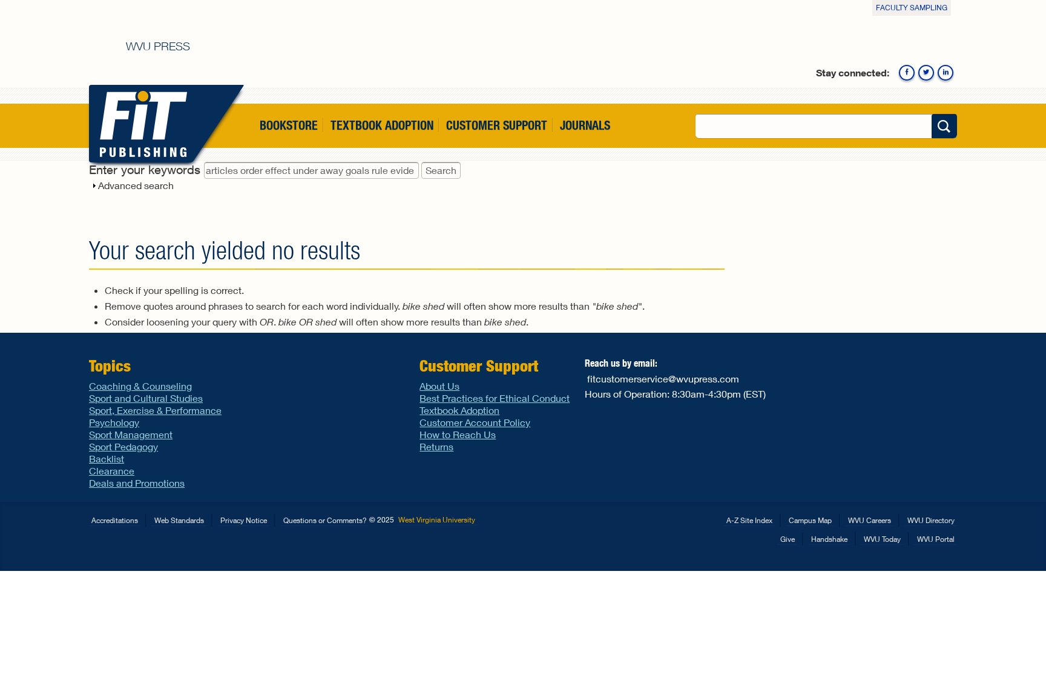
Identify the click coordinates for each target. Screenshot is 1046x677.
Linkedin (945, 73)
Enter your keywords (146, 169)
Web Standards (179, 520)
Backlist (106, 458)
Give (787, 539)
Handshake (829, 539)
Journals (585, 125)
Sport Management (131, 434)
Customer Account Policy (474, 422)
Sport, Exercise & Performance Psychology (155, 416)
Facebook (907, 73)
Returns (436, 446)
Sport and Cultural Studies (146, 398)
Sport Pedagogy (123, 446)
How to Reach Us (457, 434)
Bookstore (289, 125)
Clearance (111, 470)
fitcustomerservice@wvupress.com (663, 378)
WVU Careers (869, 520)
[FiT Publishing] (140, 123)
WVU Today (882, 539)
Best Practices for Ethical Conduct (494, 398)
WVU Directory (931, 520)
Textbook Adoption (382, 125)
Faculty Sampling (911, 7)
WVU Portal (936, 539)
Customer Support (496, 125)
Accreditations (114, 520)
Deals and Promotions (137, 483)
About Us (439, 386)
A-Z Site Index (749, 520)
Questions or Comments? (325, 520)
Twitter (926, 73)
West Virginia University (436, 519)
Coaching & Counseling (140, 386)
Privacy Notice (243, 520)
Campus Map (810, 520)
